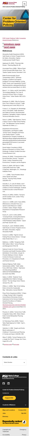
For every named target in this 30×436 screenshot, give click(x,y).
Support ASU (9, 398)
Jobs (4, 413)
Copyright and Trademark (7, 430)
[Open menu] (24, 4)
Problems (12, 38)
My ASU (23, 413)
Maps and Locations (9, 410)
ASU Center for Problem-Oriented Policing (14, 6)
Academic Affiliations (9, 405)
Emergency (23, 429)
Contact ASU (22, 410)
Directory (5, 416)
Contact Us (6, 393)
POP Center (6, 38)
